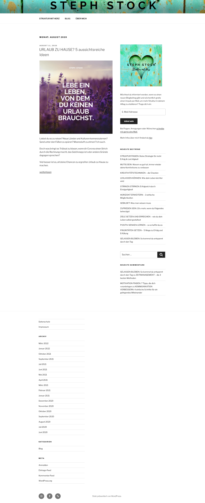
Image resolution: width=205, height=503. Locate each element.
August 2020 (44, 422)
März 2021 (43, 385)
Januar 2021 (44, 395)
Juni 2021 (43, 369)
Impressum (44, 327)
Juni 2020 (43, 432)
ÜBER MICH (81, 18)
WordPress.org (45, 481)
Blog (41, 448)
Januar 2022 (44, 348)
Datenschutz (44, 321)
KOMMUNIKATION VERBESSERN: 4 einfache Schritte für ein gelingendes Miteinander (138, 289)
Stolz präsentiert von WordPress (106, 496)
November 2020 (46, 406)
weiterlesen (45, 172)
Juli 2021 (42, 364)
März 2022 (43, 343)
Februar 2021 (44, 390)
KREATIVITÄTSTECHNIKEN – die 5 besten (139, 173)
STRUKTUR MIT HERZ (49, 18)
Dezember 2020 (46, 401)
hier (150, 138)
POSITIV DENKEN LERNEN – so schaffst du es (141, 225)
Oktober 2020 (45, 411)
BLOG (67, 18)
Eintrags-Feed (45, 470)
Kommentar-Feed (46, 475)
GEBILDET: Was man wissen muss (135, 203)
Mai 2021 (43, 374)
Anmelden (43, 465)
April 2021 (43, 380)
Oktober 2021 (45, 354)
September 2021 (46, 359)
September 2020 (46, 416)
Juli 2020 (43, 427)
